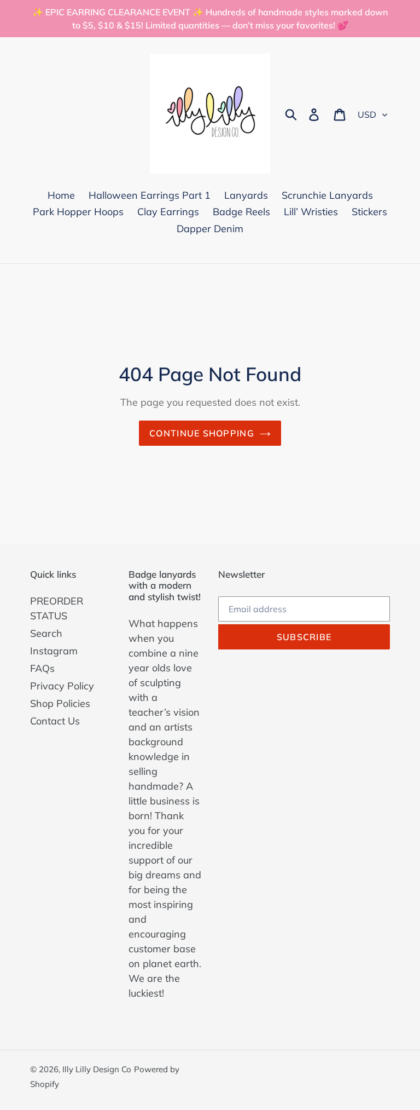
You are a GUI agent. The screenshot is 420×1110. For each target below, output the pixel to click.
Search (46, 633)
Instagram (54, 651)
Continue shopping (201, 433)
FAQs (42, 668)
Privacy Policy (62, 686)
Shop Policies (60, 703)
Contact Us (55, 721)
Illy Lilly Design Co (96, 1069)
